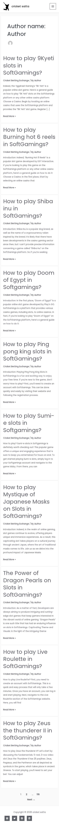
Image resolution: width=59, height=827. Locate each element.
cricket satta (20, 6)
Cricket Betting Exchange (16, 80)
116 (38, 794)
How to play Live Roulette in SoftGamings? (25, 659)
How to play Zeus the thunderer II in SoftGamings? (27, 730)
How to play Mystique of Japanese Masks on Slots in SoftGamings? (26, 501)
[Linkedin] (29, 818)
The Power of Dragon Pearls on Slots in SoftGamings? (27, 583)
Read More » (9, 116)
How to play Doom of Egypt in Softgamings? (28, 280)
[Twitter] (14, 818)
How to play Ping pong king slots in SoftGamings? (27, 351)
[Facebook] (22, 818)
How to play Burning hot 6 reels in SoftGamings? (29, 137)
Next (31, 799)
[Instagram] (7, 818)
